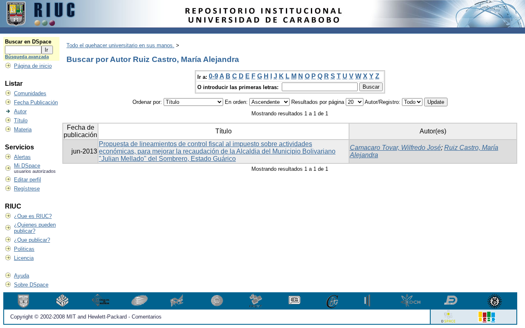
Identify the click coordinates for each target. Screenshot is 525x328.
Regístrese (27, 189)
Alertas (22, 157)
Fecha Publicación (36, 102)
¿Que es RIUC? (33, 216)
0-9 (213, 76)
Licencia (24, 258)
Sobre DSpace (31, 285)
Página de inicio (33, 66)
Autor (20, 111)
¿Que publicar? (32, 240)
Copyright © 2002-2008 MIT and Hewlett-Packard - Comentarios (86, 317)
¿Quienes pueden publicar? (35, 228)
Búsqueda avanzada (27, 56)
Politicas (24, 249)
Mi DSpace (27, 166)
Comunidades (30, 93)
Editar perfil (27, 180)
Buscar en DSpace (28, 42)
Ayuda (21, 276)
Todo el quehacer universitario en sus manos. (120, 45)
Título (20, 120)
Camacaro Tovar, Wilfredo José (395, 147)
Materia (23, 129)
